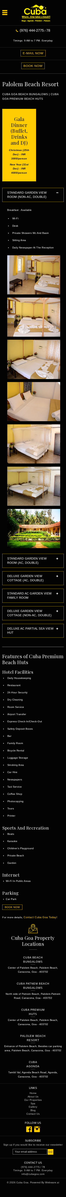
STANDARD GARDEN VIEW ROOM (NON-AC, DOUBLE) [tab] (27, 195)
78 (48, 30)
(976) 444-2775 (32, 30)
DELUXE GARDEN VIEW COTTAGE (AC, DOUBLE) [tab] (25, 578)
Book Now (33, 66)
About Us (33, 1096)
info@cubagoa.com (33, 1174)
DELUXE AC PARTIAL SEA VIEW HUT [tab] (30, 630)
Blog (33, 1110)
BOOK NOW (12, 907)
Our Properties (33, 1100)
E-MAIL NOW (33, 53)
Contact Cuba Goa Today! (40, 917)
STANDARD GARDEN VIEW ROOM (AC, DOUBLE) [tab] (27, 560)
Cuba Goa (22, 1182)
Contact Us (33, 1113)
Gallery (33, 1106)
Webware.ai (52, 1182)
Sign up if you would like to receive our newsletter (33, 1144)
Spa (33, 1103)
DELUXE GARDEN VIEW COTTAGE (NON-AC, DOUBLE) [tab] (29, 613)
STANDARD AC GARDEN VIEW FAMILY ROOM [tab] (29, 595)
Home (33, 1093)
